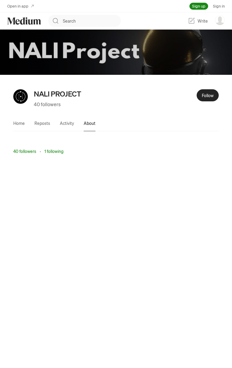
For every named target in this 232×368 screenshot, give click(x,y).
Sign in (219, 5)
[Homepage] (24, 21)
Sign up (198, 5)
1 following (53, 151)
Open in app (17, 5)
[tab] (19, 123)
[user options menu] (220, 20)
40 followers (47, 104)
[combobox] (92, 21)
